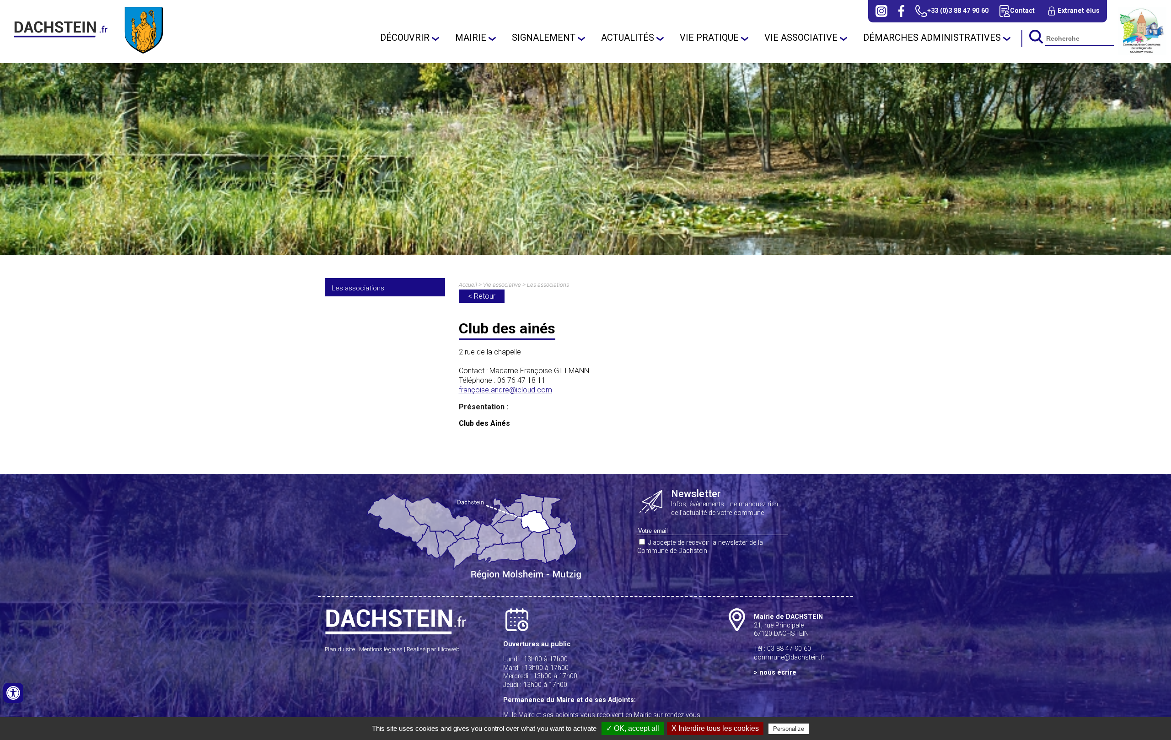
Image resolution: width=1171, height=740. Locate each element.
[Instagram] (881, 11)
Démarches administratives (932, 37)
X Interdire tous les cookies (715, 728)
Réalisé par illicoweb (433, 649)
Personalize (788, 728)
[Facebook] (901, 11)
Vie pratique (709, 37)
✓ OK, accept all (632, 728)
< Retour (481, 296)
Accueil (468, 284)
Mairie (470, 37)
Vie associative (801, 37)
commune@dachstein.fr (789, 657)
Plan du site (340, 649)
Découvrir (405, 37)
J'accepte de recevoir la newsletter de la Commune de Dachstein (700, 547)
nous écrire (777, 672)
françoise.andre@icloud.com (505, 390)
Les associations (358, 288)
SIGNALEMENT (543, 37)
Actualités (627, 37)
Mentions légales (381, 649)
